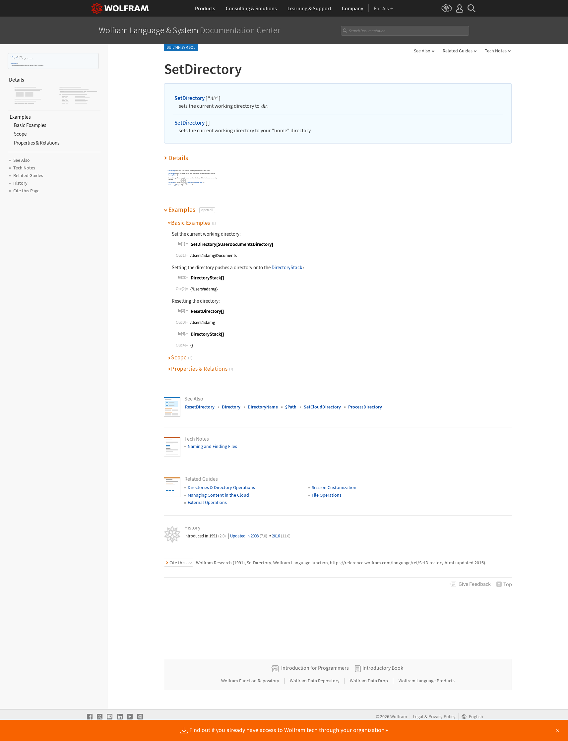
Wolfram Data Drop (369, 681)
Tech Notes (496, 51)
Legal (418, 716)
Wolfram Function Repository (250, 681)
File (177, 185)
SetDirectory (14, 57)
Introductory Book (382, 667)
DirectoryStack (172, 175)
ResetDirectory (200, 407)
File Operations (327, 495)
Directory (231, 407)
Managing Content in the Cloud (218, 495)
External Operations (207, 502)
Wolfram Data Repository (315, 681)
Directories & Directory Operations (221, 487)
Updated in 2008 (248, 536)
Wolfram (398, 716)
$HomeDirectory (198, 182)
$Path (290, 407)
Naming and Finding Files (212, 446)
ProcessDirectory (365, 407)
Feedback (475, 584)
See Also (422, 51)
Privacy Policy (442, 716)
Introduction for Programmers (315, 667)
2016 (281, 536)
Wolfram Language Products (427, 681)
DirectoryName (263, 407)
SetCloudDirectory (322, 407)
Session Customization (334, 487)
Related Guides (458, 51)
